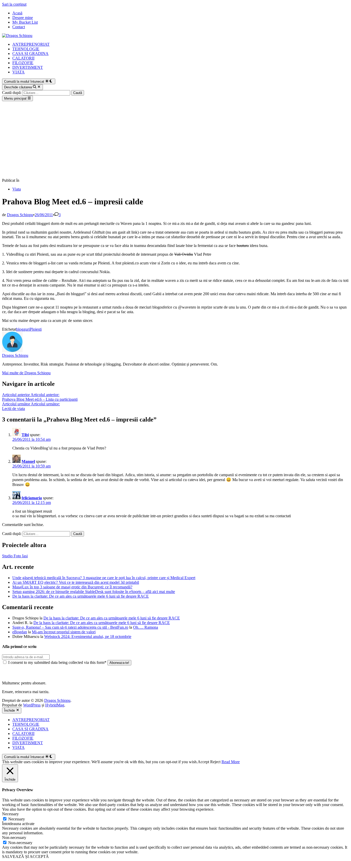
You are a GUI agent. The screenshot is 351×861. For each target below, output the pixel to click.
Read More (230, 762)
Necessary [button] (10, 814)
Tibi (25, 435)
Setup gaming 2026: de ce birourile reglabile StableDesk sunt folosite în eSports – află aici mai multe (93, 591)
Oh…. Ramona (145, 627)
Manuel (28, 461)
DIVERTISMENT (27, 67)
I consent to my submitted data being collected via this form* (57, 662)
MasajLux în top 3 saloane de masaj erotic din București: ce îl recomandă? (72, 587)
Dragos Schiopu (20, 215)
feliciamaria (32, 498)
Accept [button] (203, 762)
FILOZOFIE (22, 63)
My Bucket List (25, 22)
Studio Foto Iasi (15, 556)
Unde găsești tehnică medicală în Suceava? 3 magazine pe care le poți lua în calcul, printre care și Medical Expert (103, 578)
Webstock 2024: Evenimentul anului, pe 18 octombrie (87, 636)
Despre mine (22, 17)
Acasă (17, 13)
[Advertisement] (175, 140)
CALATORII (23, 58)
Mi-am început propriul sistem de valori (64, 632)
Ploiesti (36, 329)
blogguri (23, 329)
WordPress (32, 705)
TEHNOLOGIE (25, 49)
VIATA (18, 72)
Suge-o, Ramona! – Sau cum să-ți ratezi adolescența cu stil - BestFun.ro (70, 627)
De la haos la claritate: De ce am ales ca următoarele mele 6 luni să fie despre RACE (80, 596)
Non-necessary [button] (14, 837)
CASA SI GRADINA (30, 53)
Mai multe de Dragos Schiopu (26, 373)
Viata (16, 189)
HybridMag (54, 705)
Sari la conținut (14, 4)
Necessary (16, 819)
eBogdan (19, 632)
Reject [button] (215, 762)
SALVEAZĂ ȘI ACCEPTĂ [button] (25, 856)
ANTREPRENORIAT (31, 44)
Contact (18, 27)
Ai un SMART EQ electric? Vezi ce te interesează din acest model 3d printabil (75, 582)
